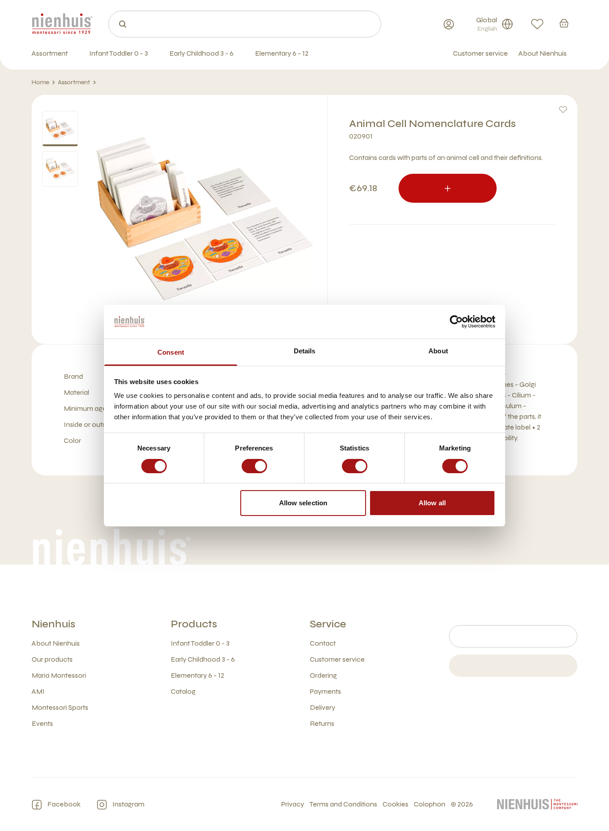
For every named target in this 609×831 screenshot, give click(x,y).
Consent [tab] (170, 352)
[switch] (254, 466)
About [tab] (438, 351)
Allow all (432, 503)
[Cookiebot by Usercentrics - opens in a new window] (456, 321)
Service (328, 624)
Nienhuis (53, 624)
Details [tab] (305, 351)
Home (40, 82)
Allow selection (303, 503)
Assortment (74, 82)
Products (194, 624)
